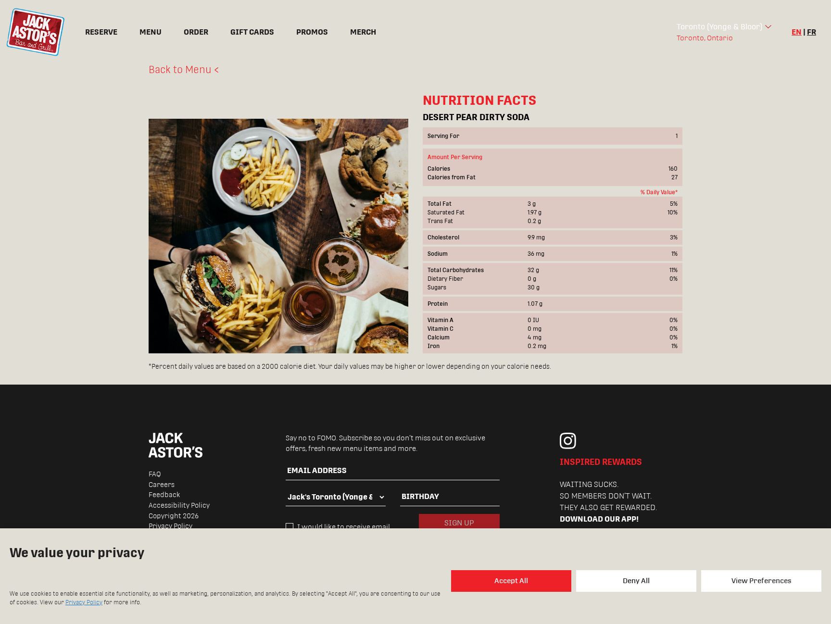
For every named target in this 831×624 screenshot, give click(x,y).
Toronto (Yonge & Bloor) (719, 26)
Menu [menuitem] (150, 32)
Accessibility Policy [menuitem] (179, 505)
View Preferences (761, 580)
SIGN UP (459, 522)
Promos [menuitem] (312, 32)
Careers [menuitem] (162, 484)
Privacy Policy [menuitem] (170, 526)
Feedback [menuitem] (164, 495)
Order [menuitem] (196, 32)
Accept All (511, 580)
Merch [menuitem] (363, 32)
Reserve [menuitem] (101, 32)
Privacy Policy (83, 602)
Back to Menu (180, 69)
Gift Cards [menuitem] (252, 32)
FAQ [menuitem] (155, 474)
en (797, 32)
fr (811, 32)
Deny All (636, 580)
